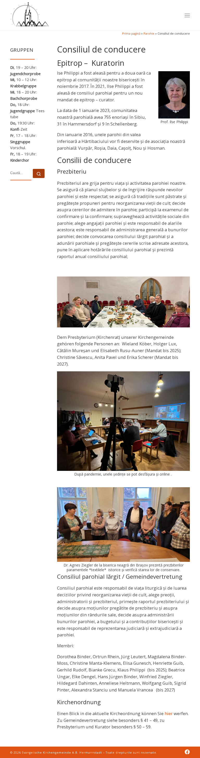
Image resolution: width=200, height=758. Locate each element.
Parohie (148, 33)
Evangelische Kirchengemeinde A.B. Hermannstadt (62, 752)
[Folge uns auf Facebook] (187, 752)
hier (169, 713)
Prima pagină (131, 33)
